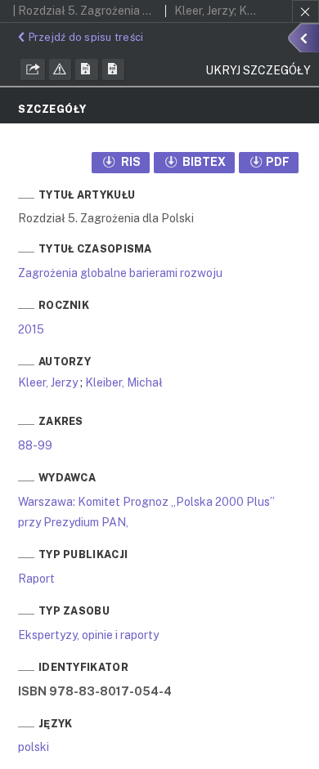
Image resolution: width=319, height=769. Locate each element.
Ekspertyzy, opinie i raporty (88, 635)
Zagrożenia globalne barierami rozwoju (120, 272)
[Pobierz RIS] (86, 69)
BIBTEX (203, 161)
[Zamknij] (305, 11)
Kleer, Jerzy (48, 382)
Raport (36, 578)
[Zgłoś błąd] (60, 69)
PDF (278, 161)
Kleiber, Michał (124, 382)
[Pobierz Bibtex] (113, 69)
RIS (130, 161)
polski (33, 746)
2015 (31, 329)
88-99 (35, 445)
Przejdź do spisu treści (86, 37)
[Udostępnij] (32, 69)
